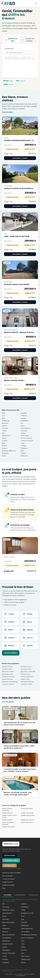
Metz (22, 451)
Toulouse (24, 416)
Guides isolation (7, 820)
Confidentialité (20, 975)
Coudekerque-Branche (29, 935)
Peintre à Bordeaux (27, 677)
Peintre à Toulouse (8, 677)
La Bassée (5, 962)
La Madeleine (6, 938)
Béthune (5, 932)
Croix (23, 944)
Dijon (3, 433)
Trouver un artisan (29, 39)
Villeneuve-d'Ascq (8, 910)
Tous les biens (7, 112)
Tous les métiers (10, 653)
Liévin (4, 925)
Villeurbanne (6, 436)
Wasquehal (6, 950)
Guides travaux (7, 882)
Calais (23, 910)
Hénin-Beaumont (27, 929)
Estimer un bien (9, 855)
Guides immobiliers (8, 827)
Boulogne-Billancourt (9, 451)
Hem (22, 953)
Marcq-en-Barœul (8, 922)
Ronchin (24, 950)
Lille (22, 423)
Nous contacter (18, 974)
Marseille (24, 413)
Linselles (5, 959)
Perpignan (24, 448)
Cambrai (24, 922)
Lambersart (6, 929)
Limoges (23, 446)
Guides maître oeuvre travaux (9, 816)
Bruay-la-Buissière (8, 935)
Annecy (4, 448)
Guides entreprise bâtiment (8, 823)
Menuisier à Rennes (27, 682)
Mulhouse (24, 456)
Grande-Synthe (7, 944)
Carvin (4, 956)
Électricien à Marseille (28, 672)
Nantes (23, 418)
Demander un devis (11, 860)
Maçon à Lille (25, 679)
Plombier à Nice (26, 669)
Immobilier (7, 895)
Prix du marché (7, 876)
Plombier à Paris (7, 667)
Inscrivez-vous (9, 865)
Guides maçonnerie (27, 815)
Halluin (23, 947)
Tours (23, 443)
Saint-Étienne (25, 428)
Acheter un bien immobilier (11, 873)
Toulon (4, 431)
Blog (3, 888)
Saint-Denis (25, 436)
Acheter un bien (12, 39)
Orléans (23, 453)
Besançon (5, 453)
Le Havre (5, 428)
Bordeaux (5, 423)
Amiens (4, 446)
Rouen (4, 456)
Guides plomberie (27, 808)
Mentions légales (29, 974)
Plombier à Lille (7, 669)
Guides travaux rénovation (7, 809)
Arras (23, 916)
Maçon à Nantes (7, 679)
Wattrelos (5, 919)
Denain (4, 947)
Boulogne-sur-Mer (27, 913)
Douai (4, 916)
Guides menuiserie (27, 813)
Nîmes (4, 438)
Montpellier (24, 421)
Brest (3, 443)
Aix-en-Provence (26, 438)
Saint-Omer (25, 956)
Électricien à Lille (7, 674)
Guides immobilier (8, 885)
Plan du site (9, 974)
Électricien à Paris (8, 672)
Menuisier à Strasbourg (9, 682)
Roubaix (23, 904)
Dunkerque (25, 907)
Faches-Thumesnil (8, 953)
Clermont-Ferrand (27, 441)
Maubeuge (24, 925)
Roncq (23, 962)
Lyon (3, 416)
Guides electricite (27, 822)
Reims (23, 426)
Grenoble (24, 431)
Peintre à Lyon (25, 674)
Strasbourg (5, 421)
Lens (22, 919)
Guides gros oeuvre (27, 820)
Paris (3, 413)
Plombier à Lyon (26, 667)
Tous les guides (8, 702)
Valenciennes (6, 913)
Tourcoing (5, 907)
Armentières (25, 932)
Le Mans (4, 441)
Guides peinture (7, 813)
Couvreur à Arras (26, 684)
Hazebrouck (6, 941)
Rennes (4, 426)
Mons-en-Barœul (27, 938)
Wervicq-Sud (25, 959)
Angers (23, 433)
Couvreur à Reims (8, 684)
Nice (3, 418)
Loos (22, 941)
